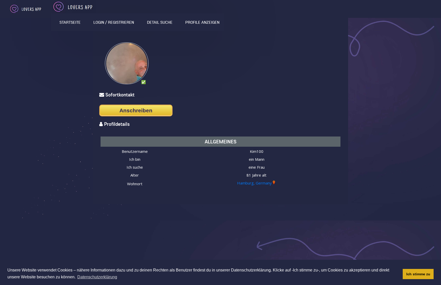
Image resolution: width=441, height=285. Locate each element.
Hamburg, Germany (254, 182)
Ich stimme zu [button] (418, 274)
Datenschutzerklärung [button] (97, 277)
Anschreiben (135, 110)
